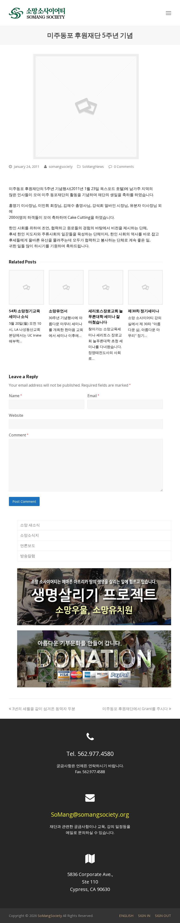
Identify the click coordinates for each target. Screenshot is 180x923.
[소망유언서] (66, 287)
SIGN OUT (163, 915)
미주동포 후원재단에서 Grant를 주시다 (135, 708)
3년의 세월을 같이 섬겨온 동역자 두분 (43, 708)
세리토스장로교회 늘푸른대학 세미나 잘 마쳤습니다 (105, 316)
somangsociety (60, 166)
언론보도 (27, 545)
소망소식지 (29, 535)
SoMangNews (93, 166)
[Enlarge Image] (86, 106)
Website (16, 415)
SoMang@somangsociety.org (90, 814)
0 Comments (124, 166)
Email (93, 395)
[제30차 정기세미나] (145, 287)
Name (15, 395)
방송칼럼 (27, 555)
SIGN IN (144, 915)
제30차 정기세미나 (143, 311)
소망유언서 (58, 311)
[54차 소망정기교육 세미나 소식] (26, 287)
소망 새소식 (30, 525)
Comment (18, 435)
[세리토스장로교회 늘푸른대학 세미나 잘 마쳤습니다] (105, 287)
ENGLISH (126, 915)
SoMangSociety (50, 915)
